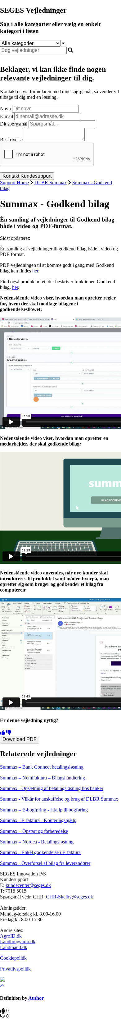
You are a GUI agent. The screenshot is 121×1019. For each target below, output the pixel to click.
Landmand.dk (13, 947)
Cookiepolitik (13, 958)
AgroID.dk (11, 936)
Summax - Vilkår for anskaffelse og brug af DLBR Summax (59, 799)
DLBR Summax (50, 182)
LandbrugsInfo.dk (17, 941)
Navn (5, 108)
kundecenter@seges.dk (28, 885)
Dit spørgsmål (13, 123)
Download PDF (19, 739)
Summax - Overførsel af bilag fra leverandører (45, 863)
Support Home (14, 182)
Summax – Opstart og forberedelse (34, 831)
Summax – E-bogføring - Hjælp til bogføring (44, 809)
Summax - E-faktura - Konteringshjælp (38, 820)
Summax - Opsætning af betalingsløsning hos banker (51, 788)
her (35, 270)
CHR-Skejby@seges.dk (69, 896)
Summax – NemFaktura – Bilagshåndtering (42, 777)
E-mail (6, 116)
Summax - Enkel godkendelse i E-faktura (40, 852)
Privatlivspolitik (15, 968)
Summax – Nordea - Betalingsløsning (37, 841)
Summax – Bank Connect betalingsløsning (41, 767)
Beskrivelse (11, 139)
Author (36, 998)
